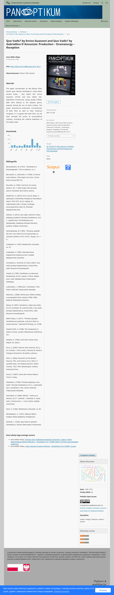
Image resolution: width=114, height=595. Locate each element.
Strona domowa (11, 32)
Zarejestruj (87, 3)
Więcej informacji (12, 26)
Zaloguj (96, 3)
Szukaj (105, 21)
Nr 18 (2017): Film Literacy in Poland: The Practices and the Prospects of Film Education (35, 34)
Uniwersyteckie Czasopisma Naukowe (25, 3)
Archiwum (44, 21)
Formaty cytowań (54, 136)
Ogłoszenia (17, 21)
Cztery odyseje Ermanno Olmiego (38, 446)
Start (8, 21)
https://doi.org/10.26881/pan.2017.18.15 (25, 66)
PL (102, 3)
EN (107, 3)
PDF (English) (54, 102)
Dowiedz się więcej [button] (61, 591)
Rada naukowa (56, 21)
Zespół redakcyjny (71, 21)
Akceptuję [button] (103, 590)
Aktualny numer (31, 21)
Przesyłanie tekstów (87, 455)
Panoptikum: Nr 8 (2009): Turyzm (63, 446)
